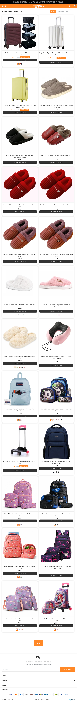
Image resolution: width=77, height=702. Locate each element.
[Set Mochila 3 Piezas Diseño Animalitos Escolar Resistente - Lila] (20, 598)
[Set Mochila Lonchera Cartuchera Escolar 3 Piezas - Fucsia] (59, 420)
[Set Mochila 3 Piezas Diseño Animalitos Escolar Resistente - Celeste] (20, 629)
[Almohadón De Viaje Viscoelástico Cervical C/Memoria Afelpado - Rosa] (56, 336)
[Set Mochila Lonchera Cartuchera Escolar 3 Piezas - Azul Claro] (56, 389)
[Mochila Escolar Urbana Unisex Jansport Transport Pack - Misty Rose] (21, 420)
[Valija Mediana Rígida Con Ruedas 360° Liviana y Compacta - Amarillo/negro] (20, 85)
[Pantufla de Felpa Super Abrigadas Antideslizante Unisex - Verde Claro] (17, 367)
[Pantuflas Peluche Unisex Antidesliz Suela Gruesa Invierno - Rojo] (20, 184)
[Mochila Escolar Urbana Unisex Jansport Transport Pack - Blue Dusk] (20, 389)
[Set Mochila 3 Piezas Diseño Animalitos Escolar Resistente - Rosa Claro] (22, 629)
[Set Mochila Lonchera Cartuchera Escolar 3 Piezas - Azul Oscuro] (61, 420)
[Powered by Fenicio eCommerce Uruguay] (72, 699)
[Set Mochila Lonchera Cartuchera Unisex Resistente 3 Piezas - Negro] (58, 525)
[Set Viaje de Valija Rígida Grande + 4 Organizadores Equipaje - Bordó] (20, 32)
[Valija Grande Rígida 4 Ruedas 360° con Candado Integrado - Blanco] (56, 32)
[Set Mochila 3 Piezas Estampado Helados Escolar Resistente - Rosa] (20, 546)
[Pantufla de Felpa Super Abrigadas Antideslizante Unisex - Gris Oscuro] (56, 85)
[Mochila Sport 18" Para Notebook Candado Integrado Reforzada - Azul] (56, 441)
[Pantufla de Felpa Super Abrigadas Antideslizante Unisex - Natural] (20, 336)
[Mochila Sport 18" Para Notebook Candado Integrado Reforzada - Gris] (56, 472)
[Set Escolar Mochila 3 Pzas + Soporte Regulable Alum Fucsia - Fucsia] (58, 629)
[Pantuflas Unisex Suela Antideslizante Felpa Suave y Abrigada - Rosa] (56, 284)
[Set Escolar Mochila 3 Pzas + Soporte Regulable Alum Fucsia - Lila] (56, 598)
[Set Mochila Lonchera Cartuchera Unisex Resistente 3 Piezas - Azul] (56, 493)
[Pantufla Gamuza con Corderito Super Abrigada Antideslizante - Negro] (20, 135)
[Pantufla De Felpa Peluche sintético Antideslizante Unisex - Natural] (20, 284)
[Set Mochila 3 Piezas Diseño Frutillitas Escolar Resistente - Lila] (20, 493)
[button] (70, 6)
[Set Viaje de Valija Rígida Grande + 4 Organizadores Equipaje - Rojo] (21, 64)
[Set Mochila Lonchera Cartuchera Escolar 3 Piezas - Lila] (56, 420)
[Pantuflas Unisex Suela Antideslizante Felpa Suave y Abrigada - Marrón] (56, 315)
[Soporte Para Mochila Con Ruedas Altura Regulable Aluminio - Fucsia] (20, 441)
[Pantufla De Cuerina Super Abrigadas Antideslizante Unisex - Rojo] (56, 135)
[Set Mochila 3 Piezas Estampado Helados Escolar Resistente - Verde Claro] (21, 577)
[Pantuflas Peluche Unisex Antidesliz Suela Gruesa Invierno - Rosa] (20, 234)
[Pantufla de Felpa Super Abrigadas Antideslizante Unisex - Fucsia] (25, 367)
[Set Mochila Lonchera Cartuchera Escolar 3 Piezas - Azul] (54, 420)
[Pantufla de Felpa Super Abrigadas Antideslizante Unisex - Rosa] (20, 367)
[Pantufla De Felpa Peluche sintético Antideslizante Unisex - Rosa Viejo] (21, 315)
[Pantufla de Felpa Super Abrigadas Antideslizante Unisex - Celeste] (22, 367)
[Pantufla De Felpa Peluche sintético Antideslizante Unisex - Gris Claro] (18, 315)
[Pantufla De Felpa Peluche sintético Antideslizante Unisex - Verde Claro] (23, 315)
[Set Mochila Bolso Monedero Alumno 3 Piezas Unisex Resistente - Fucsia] (56, 546)
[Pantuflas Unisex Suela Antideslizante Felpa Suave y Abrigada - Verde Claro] (59, 315)
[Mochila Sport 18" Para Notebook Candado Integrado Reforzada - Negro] (59, 472)
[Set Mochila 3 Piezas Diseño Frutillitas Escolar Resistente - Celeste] (21, 525)
